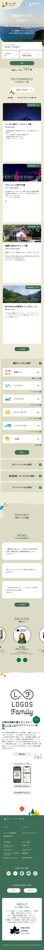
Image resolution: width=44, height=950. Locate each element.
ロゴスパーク (26, 850)
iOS (13, 890)
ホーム (9, 819)
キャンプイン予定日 (9, 45)
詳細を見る (22, 754)
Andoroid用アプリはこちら (22, 792)
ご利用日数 (7, 53)
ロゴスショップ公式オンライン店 (12, 853)
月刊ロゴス (26, 845)
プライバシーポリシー (29, 833)
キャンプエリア (26, 53)
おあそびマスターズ (11, 858)
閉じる (22, 452)
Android (30, 890)
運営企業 (25, 853)
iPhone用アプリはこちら (22, 786)
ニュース (25, 827)
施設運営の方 (8, 836)
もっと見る (22, 349)
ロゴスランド (8, 850)
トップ (6, 827)
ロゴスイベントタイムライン (9, 846)
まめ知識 (7, 842)
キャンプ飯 (26, 842)
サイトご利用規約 (10, 833)
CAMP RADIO (27, 858)
